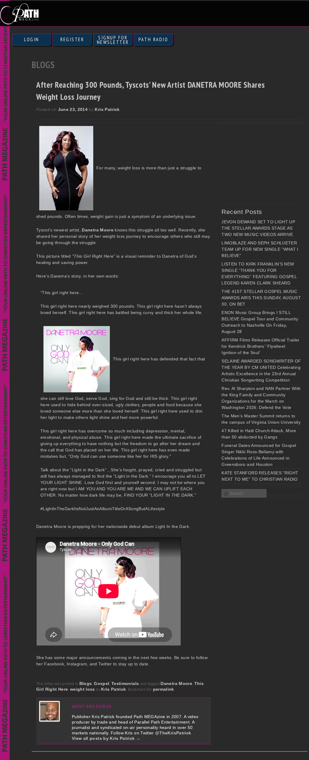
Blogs (85, 683)
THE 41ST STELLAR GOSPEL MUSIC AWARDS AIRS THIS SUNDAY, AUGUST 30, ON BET (261, 297)
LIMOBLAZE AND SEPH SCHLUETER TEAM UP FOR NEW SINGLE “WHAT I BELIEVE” (259, 249)
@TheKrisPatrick (173, 732)
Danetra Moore (176, 683)
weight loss (82, 689)
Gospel (101, 683)
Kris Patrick (107, 109)
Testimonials (125, 683)
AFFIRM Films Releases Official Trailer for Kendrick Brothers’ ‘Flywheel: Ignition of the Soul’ (260, 346)
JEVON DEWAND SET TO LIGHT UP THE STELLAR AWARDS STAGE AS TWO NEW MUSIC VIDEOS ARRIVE (258, 228)
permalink (163, 689)
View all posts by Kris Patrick (106, 738)
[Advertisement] (265, 163)
